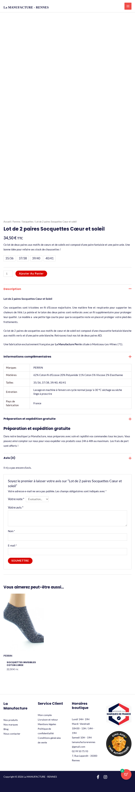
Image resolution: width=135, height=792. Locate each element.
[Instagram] (105, 777)
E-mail (12, 545)
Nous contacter (12, 733)
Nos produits (11, 719)
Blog (6, 729)
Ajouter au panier (31, 273)
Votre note (16, 499)
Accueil (7, 221)
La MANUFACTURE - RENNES (26, 7)
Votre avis (15, 507)
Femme (16, 221)
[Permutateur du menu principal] (127, 6)
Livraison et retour (48, 719)
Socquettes (27, 221)
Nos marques (11, 724)
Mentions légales (47, 724)
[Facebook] (98, 777)
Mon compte (45, 715)
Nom (11, 531)
